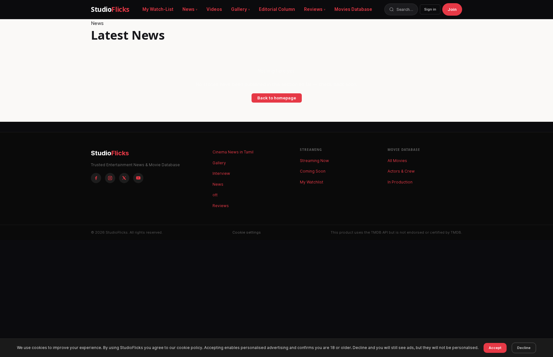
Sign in (430, 9)
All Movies (397, 160)
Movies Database (353, 9)
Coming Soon (312, 171)
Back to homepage (276, 97)
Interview (221, 173)
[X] (124, 178)
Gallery (239, 9)
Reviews (313, 9)
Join (452, 9)
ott (215, 194)
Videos (214, 9)
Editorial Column (277, 9)
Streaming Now (314, 160)
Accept (495, 347)
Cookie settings (246, 232)
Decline (524, 347)
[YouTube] (138, 178)
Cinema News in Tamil (232, 152)
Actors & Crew (401, 171)
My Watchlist (311, 182)
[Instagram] (110, 178)
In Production (400, 182)
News (188, 9)
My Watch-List (157, 9)
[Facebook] (96, 178)
